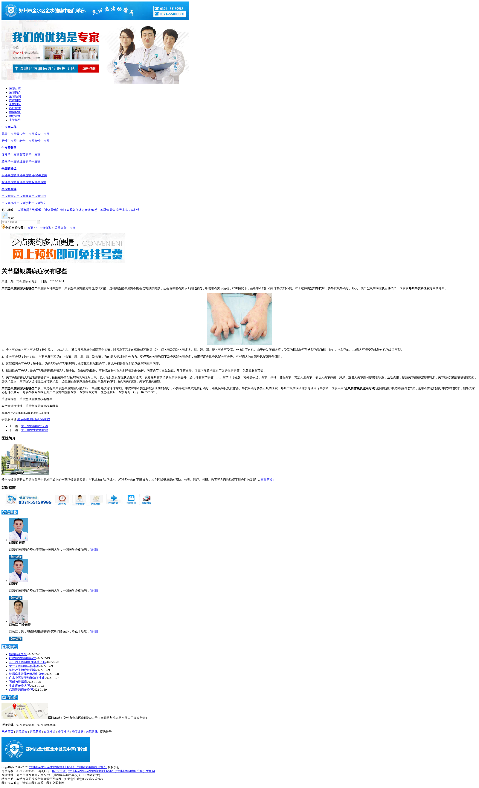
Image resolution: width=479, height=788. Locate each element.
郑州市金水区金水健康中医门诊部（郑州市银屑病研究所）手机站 (111, 771)
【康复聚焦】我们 (54, 209)
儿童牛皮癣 (8, 133)
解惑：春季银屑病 (103, 209)
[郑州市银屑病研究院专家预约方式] (78, 504)
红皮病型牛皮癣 (29, 161)
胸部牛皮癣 (23, 182)
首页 (30, 227)
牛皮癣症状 (8, 203)
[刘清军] (18, 580)
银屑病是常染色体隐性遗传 (27, 673)
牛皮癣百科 (8, 189)
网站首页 (7, 731)
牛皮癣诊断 (23, 203)
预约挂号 (106, 731)
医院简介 (15, 92)
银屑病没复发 (18, 654)
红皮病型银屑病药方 (22, 658)
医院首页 (15, 88)
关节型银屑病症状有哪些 (33, 419)
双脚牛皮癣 (38, 182)
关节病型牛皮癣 (29, 154)
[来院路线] (9, 698)
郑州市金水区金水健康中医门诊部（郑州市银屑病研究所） (68, 767)
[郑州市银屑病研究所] (95, 19)
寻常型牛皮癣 (10, 154)
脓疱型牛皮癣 (10, 161)
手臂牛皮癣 (39, 175)
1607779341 (59, 771)
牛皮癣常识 (8, 196)
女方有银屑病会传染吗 (24, 666)
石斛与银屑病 (18, 681)
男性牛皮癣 (8, 140)
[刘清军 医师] (18, 539)
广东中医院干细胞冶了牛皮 (27, 677)
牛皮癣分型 (8, 147)
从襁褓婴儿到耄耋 (29, 209)
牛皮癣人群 (8, 126)
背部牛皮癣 (8, 182)
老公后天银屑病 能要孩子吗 (27, 662)
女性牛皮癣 (41, 140)
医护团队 (15, 104)
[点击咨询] (15, 558)
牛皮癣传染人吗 (19, 685)
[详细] (94, 549)
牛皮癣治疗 (38, 196)
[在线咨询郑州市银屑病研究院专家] (130, 504)
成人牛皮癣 (41, 133)
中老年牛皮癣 (25, 140)
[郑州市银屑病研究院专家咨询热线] (26, 504)
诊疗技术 (15, 108)
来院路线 (15, 120)
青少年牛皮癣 (25, 133)
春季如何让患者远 (79, 209)
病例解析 (15, 112)
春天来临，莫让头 (128, 209)
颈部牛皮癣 (24, 175)
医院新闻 (15, 96)
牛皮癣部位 (8, 168)
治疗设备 (15, 116)
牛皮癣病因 (23, 196)
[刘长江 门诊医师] (18, 621)
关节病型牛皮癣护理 (34, 430)
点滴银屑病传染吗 (21, 689)
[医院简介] (25, 473)
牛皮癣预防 (38, 203)
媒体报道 (15, 100)
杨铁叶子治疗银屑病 (22, 670)
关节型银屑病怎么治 (34, 426)
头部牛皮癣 (8, 175)
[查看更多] (267, 479)
